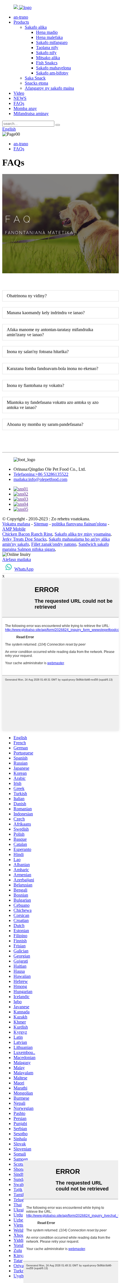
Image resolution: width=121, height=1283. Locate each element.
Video (19, 93)
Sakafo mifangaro (52, 42)
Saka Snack (35, 78)
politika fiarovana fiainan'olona (79, 523)
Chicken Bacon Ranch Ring (27, 534)
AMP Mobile (14, 529)
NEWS (20, 98)
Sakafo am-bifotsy (52, 73)
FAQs (19, 103)
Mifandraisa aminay (31, 113)
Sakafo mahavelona (53, 67)
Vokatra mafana (16, 523)
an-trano (21, 17)
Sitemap (41, 523)
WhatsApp (23, 569)
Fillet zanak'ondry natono (53, 544)
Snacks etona (36, 83)
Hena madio (47, 32)
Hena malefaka (49, 37)
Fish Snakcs (46, 62)
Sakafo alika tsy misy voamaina (83, 534)
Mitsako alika (48, 57)
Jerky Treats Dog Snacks (24, 539)
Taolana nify (47, 47)
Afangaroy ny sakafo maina (49, 88)
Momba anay (25, 108)
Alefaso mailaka (16, 559)
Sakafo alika (36, 27)
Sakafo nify (46, 52)
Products (21, 22)
